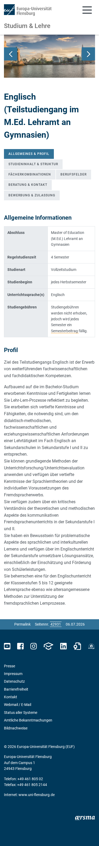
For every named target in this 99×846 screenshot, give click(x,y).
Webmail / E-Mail (17, 704)
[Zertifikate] (77, 646)
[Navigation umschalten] (87, 10)
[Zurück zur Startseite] (27, 10)
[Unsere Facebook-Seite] (20, 646)
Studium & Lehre (27, 26)
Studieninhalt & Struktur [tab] (33, 164)
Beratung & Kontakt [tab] (27, 185)
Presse (9, 666)
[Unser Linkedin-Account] (63, 646)
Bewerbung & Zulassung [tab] (31, 195)
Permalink (22, 624)
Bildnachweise (15, 728)
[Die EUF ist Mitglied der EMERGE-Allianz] (91, 646)
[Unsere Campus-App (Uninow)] (48, 646)
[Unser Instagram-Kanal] (33, 646)
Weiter (88, 54)
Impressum (13, 674)
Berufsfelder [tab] (73, 174)
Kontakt (10, 697)
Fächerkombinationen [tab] (29, 174)
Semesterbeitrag (65, 331)
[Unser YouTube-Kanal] (7, 646)
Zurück (10, 54)
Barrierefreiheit (16, 689)
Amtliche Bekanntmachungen (28, 720)
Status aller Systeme (20, 712)
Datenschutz (14, 681)
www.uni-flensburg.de (36, 795)
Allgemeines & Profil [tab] (28, 154)
